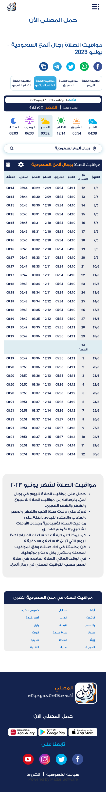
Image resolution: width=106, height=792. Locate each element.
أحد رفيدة (32, 617)
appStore (82, 732)
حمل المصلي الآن (53, 20)
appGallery (22, 732)
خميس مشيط (29, 610)
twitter (70, 66)
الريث (35, 632)
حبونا (91, 632)
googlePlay (52, 732)
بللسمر (90, 625)
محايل (63, 610)
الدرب (63, 617)
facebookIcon (97, 66)
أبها (92, 610)
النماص (62, 640)
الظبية (34, 647)
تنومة (63, 625)
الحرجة (90, 647)
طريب (35, 640)
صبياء (63, 647)
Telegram (57, 66)
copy (43, 66)
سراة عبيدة (60, 632)
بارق (36, 625)
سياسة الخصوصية (62, 775)
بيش (92, 640)
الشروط (33, 775)
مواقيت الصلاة (91, 83)
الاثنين (91, 617)
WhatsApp (84, 66)
